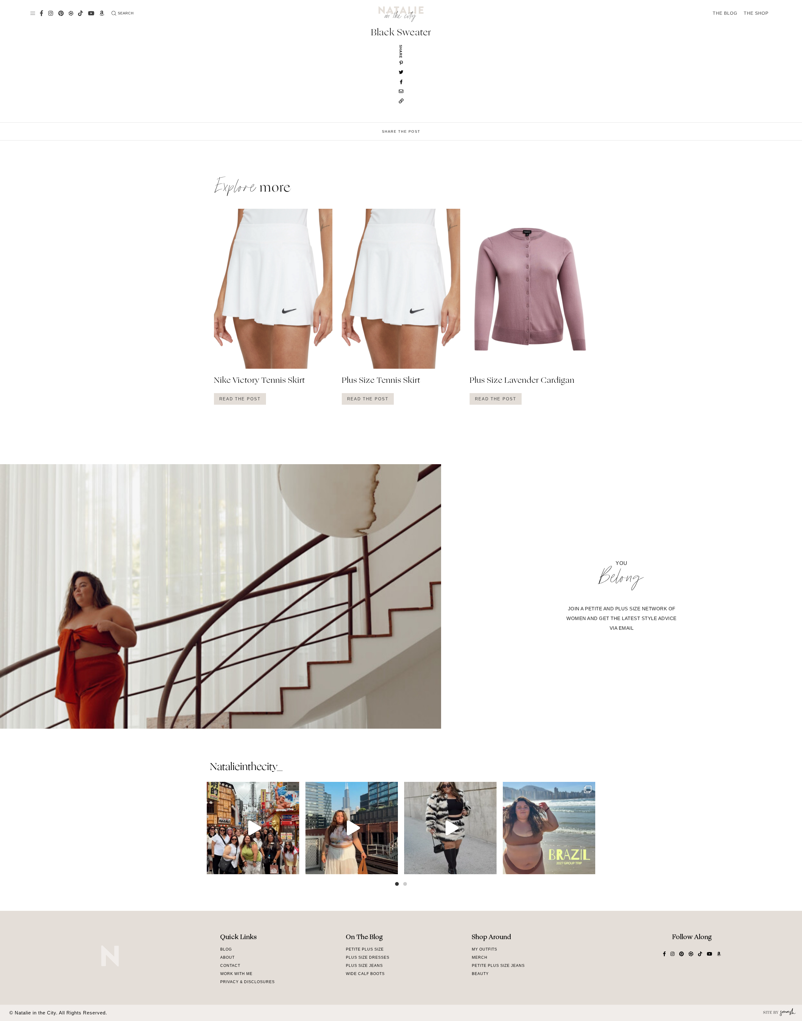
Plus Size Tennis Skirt (381, 381)
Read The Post (240, 399)
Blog (226, 949)
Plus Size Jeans (364, 965)
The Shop (756, 13)
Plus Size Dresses (367, 957)
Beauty (480, 974)
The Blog (725, 13)
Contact (230, 965)
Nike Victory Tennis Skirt (259, 381)
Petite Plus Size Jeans (498, 965)
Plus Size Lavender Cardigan (522, 381)
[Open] (253, 828)
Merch (479, 957)
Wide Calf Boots (365, 974)
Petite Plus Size (365, 949)
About (227, 957)
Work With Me (236, 974)
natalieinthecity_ (246, 767)
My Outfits (484, 949)
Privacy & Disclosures (247, 982)
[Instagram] (293, 866)
